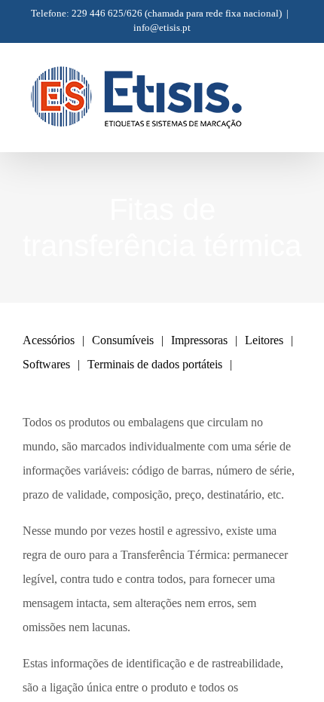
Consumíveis (123, 340)
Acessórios (49, 340)
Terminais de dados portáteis (154, 364)
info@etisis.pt (162, 27)
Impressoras (199, 340)
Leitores (264, 340)
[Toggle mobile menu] (295, 85)
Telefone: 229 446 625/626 (86, 13)
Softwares (46, 364)
